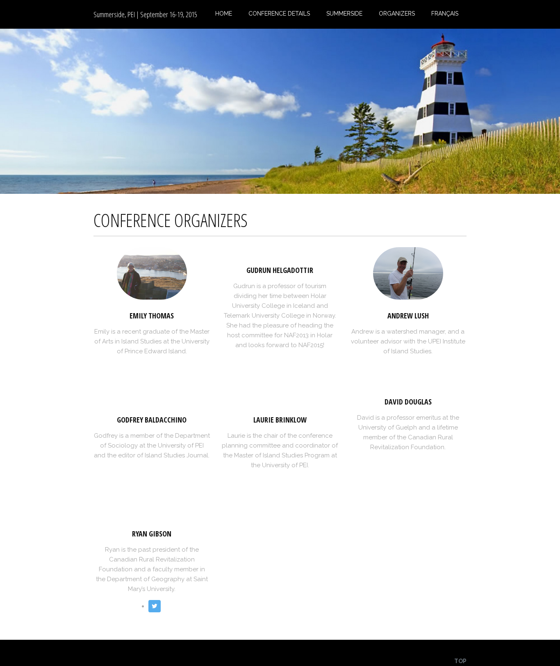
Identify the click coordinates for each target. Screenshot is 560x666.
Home (223, 13)
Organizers (397, 13)
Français (444, 13)
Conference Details (279, 13)
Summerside (344, 13)
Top (460, 661)
